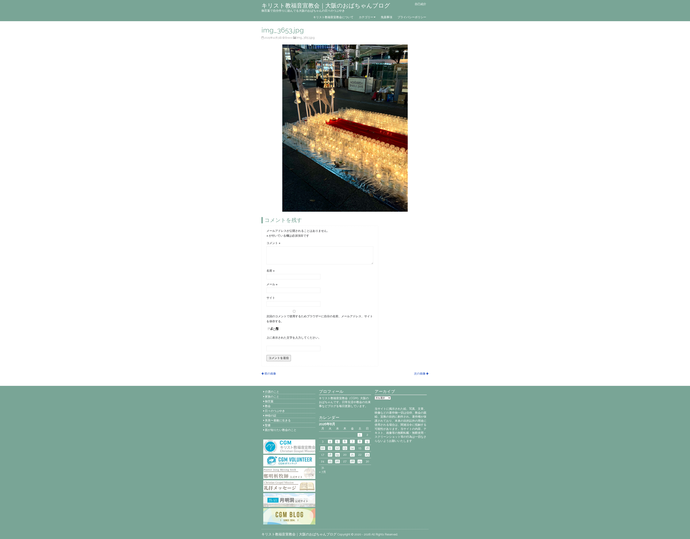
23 (367, 454)
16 (367, 448)
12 (337, 448)
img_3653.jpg (305, 37)
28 (352, 461)
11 (330, 448)
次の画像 (420, 373)
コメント (273, 243)
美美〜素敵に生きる (278, 420)
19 (337, 454)
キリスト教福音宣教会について (333, 17)
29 (360, 461)
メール (271, 284)
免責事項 (386, 17)
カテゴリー (366, 17)
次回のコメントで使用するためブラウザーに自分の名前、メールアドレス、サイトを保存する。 (319, 319)
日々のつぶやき (275, 411)
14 (352, 448)
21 (352, 454)
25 (330, 461)
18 (330, 454)
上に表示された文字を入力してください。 (293, 337)
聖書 (268, 425)
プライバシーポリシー (411, 17)
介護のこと (272, 391)
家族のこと (272, 396)
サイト (270, 297)
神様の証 (270, 415)
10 (322, 448)
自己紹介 (420, 4)
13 (344, 448)
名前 (270, 270)
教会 (268, 406)
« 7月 (322, 472)
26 (337, 461)
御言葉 (269, 401)
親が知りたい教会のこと (280, 430)
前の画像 (270, 373)
